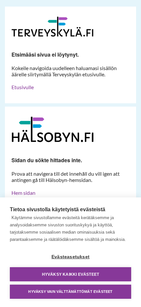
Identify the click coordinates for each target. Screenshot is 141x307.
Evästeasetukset (70, 256)
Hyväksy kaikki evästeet (70, 274)
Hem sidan (23, 193)
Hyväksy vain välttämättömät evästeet (70, 292)
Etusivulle (22, 87)
